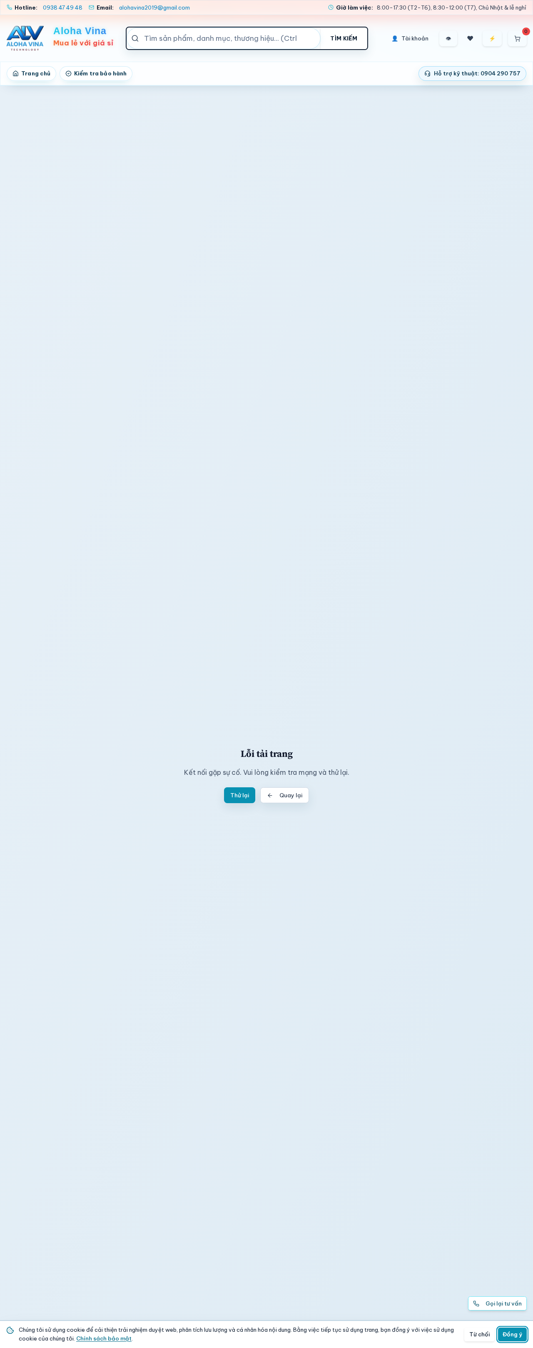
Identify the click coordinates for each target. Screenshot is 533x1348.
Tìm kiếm (343, 38)
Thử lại (239, 795)
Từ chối (479, 1334)
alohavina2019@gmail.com (154, 7)
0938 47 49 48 (62, 7)
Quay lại (290, 795)
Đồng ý (512, 1334)
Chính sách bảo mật (104, 1338)
